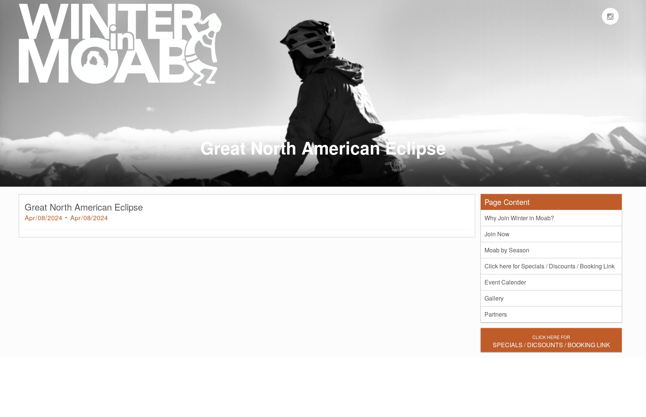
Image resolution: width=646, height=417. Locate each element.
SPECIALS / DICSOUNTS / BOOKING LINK (551, 341)
